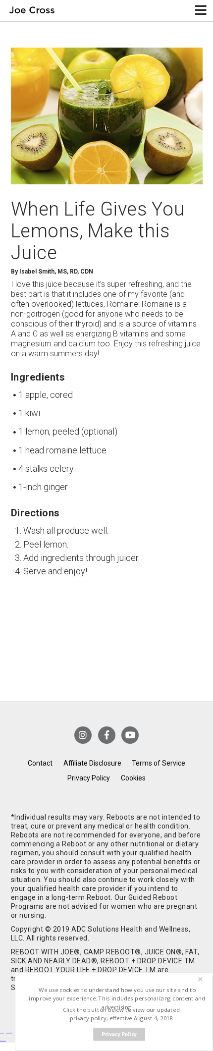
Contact (40, 763)
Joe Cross (32, 10)
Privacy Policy (88, 778)
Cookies (133, 778)
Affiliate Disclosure (92, 763)
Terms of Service (158, 763)
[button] (117, 999)
